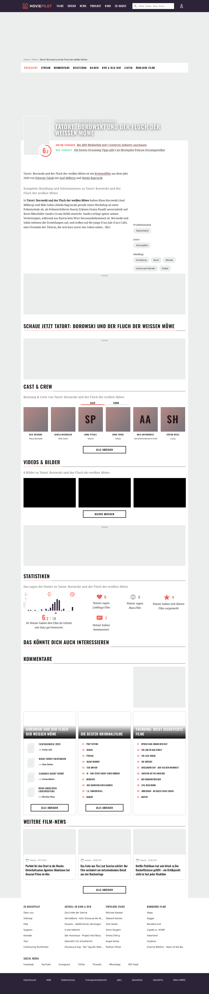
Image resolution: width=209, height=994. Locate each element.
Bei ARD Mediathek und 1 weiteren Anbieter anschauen (112, 145)
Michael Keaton (114, 912)
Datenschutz (68, 979)
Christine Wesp (48, 796)
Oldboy (89, 797)
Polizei (165, 268)
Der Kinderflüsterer (151, 779)
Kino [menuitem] (108, 6)
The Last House (148, 755)
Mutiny (144, 797)
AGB (48, 979)
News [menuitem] (83, 6)
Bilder (94, 67)
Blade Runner (93, 761)
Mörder (169, 260)
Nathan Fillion (113, 946)
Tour (26, 941)
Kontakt (28, 935)
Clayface (151, 941)
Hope (150, 912)
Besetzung (80, 67)
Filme (34, 59)
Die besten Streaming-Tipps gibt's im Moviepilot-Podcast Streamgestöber (119, 150)
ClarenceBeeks (48, 779)
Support (28, 929)
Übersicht (31, 67)
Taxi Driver (92, 767)
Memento (90, 779)
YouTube (46, 964)
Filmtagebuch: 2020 (49, 744)
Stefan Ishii (47, 749)
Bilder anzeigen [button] (104, 514)
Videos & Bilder (42, 462)
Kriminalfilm (142, 245)
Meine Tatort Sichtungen (52, 758)
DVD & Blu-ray (111, 67)
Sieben (90, 749)
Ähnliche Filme (145, 67)
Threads (96, 964)
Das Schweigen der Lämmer (100, 785)
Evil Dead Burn (149, 785)
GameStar (137, 979)
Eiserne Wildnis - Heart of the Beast (166, 946)
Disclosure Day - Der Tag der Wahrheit (160, 767)
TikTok (81, 964)
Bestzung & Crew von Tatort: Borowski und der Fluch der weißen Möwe (74, 397)
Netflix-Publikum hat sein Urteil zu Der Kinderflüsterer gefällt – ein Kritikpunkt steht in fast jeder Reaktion (158, 870)
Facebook (29, 964)
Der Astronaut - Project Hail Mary (83, 935)
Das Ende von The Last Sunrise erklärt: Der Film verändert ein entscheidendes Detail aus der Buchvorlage (104, 870)
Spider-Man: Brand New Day (154, 744)
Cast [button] (92, 403)
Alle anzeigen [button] (104, 449)
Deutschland (142, 230)
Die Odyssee (147, 761)
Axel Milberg (67, 178)
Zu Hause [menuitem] (120, 6)
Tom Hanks (112, 924)
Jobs (119, 979)
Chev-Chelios (47, 764)
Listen (128, 67)
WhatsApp (115, 964)
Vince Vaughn (113, 929)
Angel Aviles (112, 941)
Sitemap (28, 918)
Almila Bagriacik (92, 178)
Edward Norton (114, 918)
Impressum (30, 979)
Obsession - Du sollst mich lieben (158, 791)
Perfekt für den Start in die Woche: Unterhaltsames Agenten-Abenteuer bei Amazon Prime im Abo (47, 870)
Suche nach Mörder (145, 268)
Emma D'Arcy (113, 935)
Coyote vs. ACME (156, 929)
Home (27, 59)
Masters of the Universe (153, 773)
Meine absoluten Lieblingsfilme (48, 789)
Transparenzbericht (96, 979)
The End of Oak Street (151, 749)
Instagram (64, 964)
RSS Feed (133, 964)
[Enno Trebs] (118, 419)
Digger (150, 918)
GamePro (158, 979)
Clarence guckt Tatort (51, 773)
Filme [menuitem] (60, 6)
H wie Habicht (72, 929)
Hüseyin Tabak (44, 178)
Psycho (90, 755)
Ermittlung (141, 260)
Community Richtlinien (36, 946)
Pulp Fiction (92, 744)
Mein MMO (179, 979)
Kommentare (62, 67)
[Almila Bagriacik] (63, 419)
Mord (156, 260)
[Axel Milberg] (36, 419)
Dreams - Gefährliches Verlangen (83, 924)
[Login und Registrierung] (181, 6)
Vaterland (152, 935)
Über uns (29, 912)
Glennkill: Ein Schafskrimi (78, 941)
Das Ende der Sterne (76, 912)
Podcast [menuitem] (95, 6)
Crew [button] (116, 403)
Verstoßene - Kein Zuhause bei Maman (84, 918)
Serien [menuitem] (72, 6)
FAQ (26, 924)
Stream (46, 67)
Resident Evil (154, 924)
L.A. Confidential (95, 791)
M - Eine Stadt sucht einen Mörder (103, 773)
